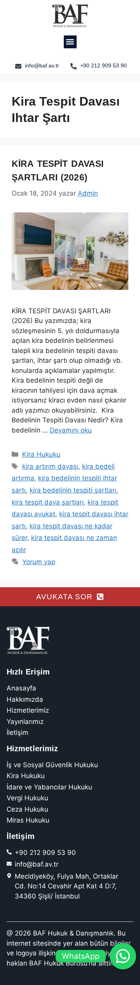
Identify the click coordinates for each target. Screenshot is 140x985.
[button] (70, 41)
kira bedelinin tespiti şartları (73, 490)
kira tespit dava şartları (48, 502)
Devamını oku (71, 430)
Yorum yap (38, 562)
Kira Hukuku (41, 454)
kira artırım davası (50, 466)
